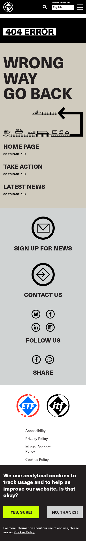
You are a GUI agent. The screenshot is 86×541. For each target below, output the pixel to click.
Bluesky (36, 314)
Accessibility (35, 430)
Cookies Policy (37, 459)
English (57, 7)
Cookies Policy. (24, 532)
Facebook (50, 314)
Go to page (11, 154)
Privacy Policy (36, 438)
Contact (43, 277)
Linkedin (36, 327)
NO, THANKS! (65, 512)
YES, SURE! (21, 512)
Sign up (43, 230)
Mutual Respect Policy (37, 449)
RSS (50, 327)
